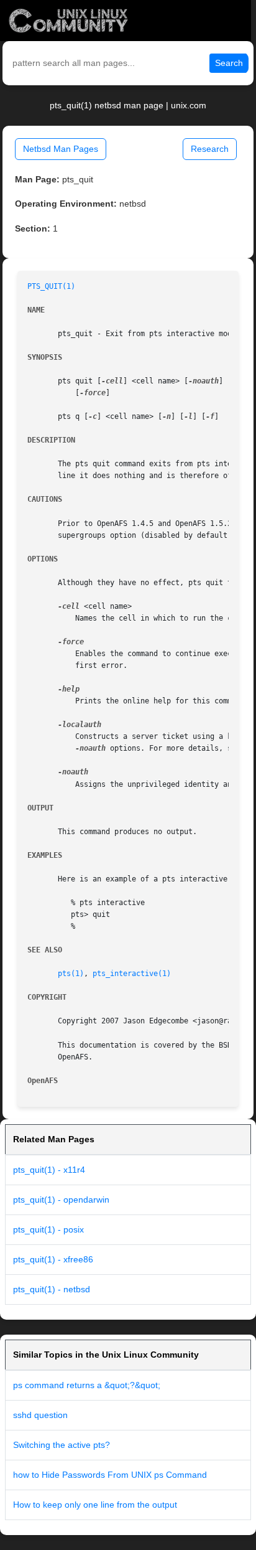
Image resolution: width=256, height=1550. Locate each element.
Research (210, 149)
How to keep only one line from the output (95, 1505)
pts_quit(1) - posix (48, 1229)
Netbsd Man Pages (60, 149)
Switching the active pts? (61, 1445)
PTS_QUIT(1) (51, 286)
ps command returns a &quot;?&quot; (86, 1385)
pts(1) (71, 973)
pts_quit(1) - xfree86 (53, 1259)
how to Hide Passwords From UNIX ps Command (110, 1475)
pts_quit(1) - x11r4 (49, 1170)
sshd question (40, 1415)
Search (229, 63)
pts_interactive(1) (132, 973)
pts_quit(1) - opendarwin (61, 1200)
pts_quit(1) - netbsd (51, 1289)
